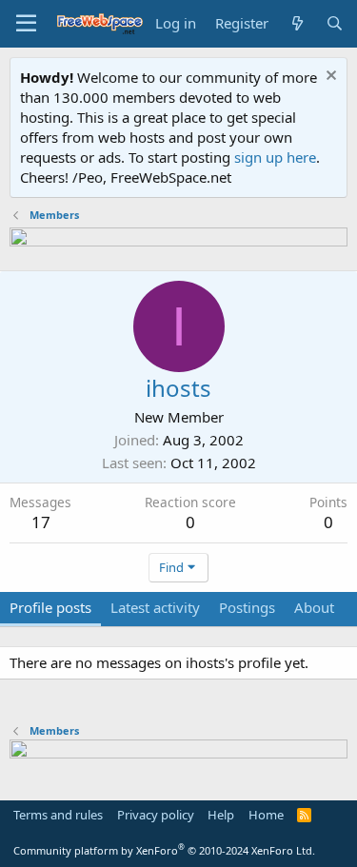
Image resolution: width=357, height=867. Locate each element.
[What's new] (296, 23)
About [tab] (314, 607)
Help (221, 814)
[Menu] (26, 24)
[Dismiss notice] (329, 78)
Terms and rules (58, 814)
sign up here (275, 157)
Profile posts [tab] (50, 607)
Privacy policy (155, 814)
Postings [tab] (247, 607)
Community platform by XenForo (164, 850)
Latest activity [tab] (155, 607)
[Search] (334, 23)
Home (266, 814)
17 (40, 522)
